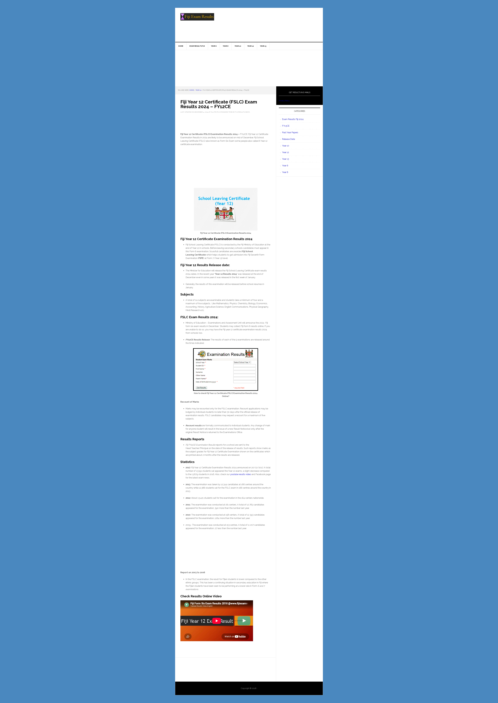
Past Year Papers (290, 132)
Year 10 (285, 145)
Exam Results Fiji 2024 (293, 119)
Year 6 (285, 165)
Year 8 (285, 172)
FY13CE (285, 126)
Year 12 (285, 152)
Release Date (288, 139)
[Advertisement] (249, 68)
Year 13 (285, 159)
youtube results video (240, 474)
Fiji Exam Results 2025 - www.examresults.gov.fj (197, 19)
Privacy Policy (284, 101)
